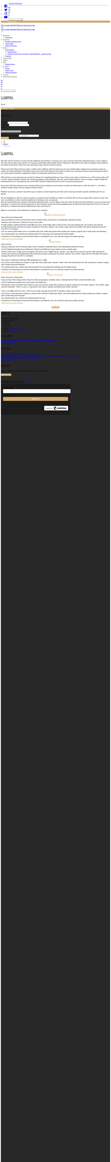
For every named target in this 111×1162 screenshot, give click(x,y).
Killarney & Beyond (11, 72)
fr (9, 13)
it (9, 16)
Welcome (6, 35)
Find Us (7, 68)
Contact (5, 74)
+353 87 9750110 (15, 3)
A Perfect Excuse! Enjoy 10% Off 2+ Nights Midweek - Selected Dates (29, 54)
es (9, 11)
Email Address (9, 387)
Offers (5, 48)
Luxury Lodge (9, 43)
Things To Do (9, 70)
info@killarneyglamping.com (18, 331)
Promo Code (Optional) (9, 136)
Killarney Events (10, 64)
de (9, 7)
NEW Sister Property (10, 76)
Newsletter (8, 37)
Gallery (5, 60)
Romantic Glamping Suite (13, 41)
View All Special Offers (9, 342)
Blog (4, 62)
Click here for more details (12, 239)
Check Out (5, 125)
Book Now (55, 307)
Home (5, 144)
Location (6, 66)
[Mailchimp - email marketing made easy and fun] (56, 410)
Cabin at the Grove (11, 46)
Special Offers (9, 50)
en (9, 9)
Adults (3, 127)
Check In (4, 123)
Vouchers (8, 56)
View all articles (7, 360)
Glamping (6, 39)
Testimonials (7, 58)
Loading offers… (12, 52)
